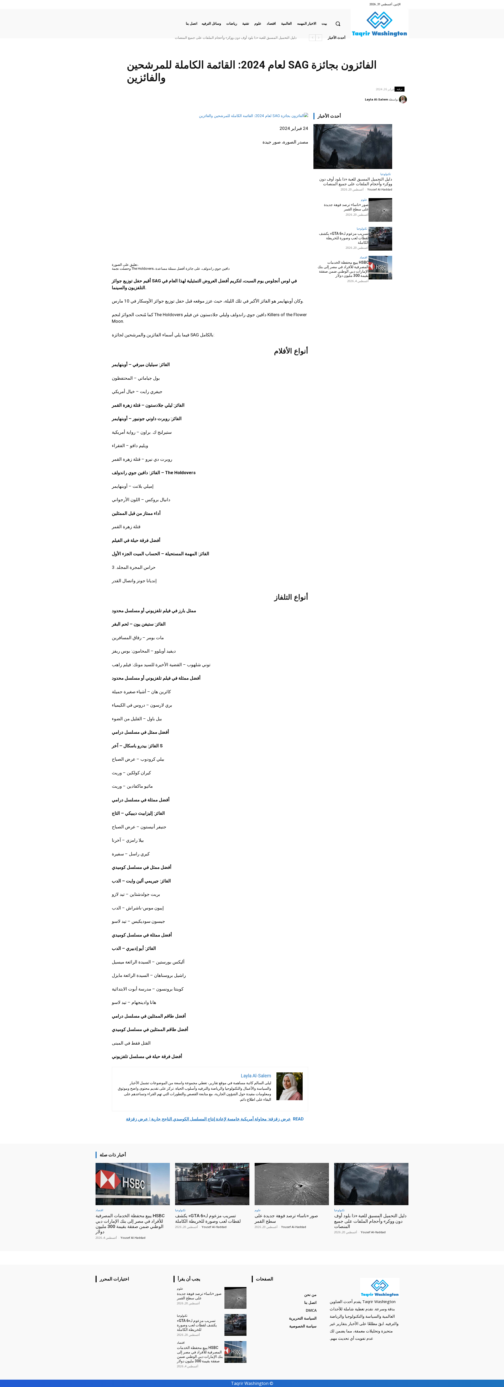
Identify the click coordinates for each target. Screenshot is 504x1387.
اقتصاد (363, 257)
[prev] (319, 37)
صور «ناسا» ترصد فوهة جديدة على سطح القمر (266, 38)
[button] (337, 23)
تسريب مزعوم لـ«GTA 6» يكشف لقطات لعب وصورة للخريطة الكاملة (344, 238)
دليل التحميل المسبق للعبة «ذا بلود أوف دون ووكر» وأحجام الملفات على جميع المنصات (355, 181)
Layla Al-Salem (376, 99)
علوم (364, 199)
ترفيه (399, 89)
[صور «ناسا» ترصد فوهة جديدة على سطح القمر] (380, 210)
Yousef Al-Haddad (379, 189)
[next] (312, 37)
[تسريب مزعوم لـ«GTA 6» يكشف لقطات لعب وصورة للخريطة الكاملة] (380, 239)
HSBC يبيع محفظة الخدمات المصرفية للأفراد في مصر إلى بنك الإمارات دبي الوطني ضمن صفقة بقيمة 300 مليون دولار (214, 38)
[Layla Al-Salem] (403, 99)
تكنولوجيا (385, 173)
